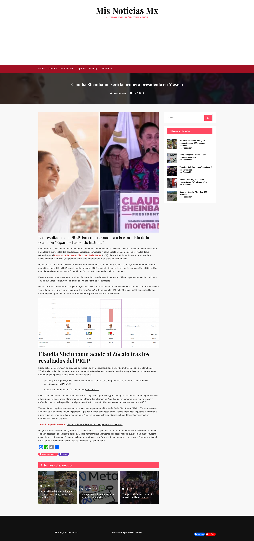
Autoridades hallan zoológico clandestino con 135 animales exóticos (56, 494)
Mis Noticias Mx (127, 10)
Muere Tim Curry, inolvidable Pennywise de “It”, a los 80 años (193, 181)
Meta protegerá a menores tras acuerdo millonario (97, 496)
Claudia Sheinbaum (49, 454)
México (64, 454)
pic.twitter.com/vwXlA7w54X (57, 384)
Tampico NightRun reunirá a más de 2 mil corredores (138, 496)
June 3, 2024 (92, 389)
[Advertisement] (127, 44)
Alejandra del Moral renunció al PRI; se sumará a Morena (95, 424)
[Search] (208, 118)
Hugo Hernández (120, 93)
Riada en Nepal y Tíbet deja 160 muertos (193, 193)
